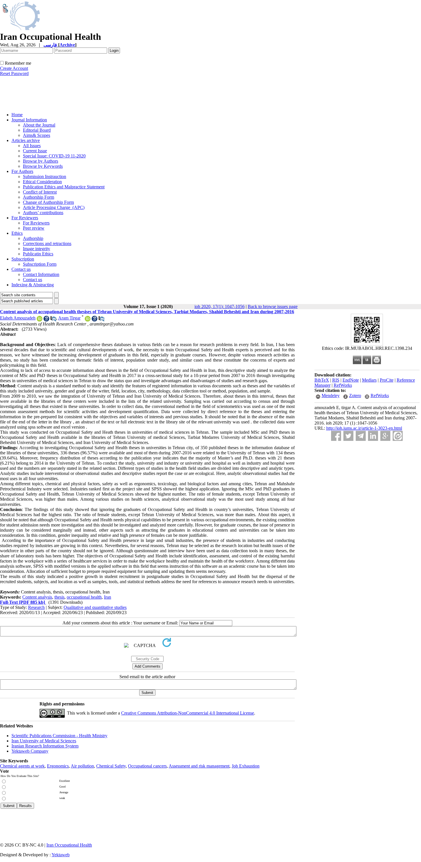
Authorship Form (38, 197)
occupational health (84, 597)
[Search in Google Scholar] (46, 319)
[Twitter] (348, 436)
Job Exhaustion (245, 766)
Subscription (22, 259)
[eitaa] (398, 436)
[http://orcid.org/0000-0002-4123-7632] (88, 319)
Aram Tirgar (69, 317)
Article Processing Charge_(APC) (53, 207)
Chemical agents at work (22, 766)
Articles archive (25, 140)
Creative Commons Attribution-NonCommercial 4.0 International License (187, 713)
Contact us (21, 269)
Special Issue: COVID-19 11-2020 (54, 155)
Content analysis (37, 597)
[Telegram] (361, 436)
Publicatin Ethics (38, 253)
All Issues (32, 145)
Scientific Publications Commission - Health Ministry (59, 735)
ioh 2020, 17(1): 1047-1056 (219, 306)
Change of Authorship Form (48, 202)
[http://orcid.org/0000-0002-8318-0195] (39, 319)
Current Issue (35, 150)
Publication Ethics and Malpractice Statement (64, 186)
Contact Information (41, 274)
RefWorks (343, 385)
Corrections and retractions (47, 243)
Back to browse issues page (273, 306)
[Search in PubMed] (53, 319)
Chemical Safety (111, 766)
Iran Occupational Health (69, 845)
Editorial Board (37, 130)
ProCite (387, 380)
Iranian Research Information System (44, 745)
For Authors (22, 171)
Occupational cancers (147, 766)
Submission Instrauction (44, 176)
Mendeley (331, 395)
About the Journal (39, 125)
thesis (59, 597)
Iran (107, 597)
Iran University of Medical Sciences (43, 740)
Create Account (14, 68)
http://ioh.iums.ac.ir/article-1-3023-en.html (364, 428)
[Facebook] (336, 436)
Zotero (355, 395)
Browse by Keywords (43, 166)
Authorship (33, 238)
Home (17, 114)
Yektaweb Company (29, 751)
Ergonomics (58, 766)
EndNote (351, 380)
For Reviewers (24, 217)
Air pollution (82, 766)
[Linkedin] (373, 436)
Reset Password (14, 73)
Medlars (369, 380)
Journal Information (29, 119)
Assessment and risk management (199, 766)
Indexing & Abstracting (32, 284)
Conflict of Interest (40, 192)
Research (36, 607)
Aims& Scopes (36, 135)
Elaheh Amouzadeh (18, 317)
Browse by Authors (40, 161)
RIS (335, 380)
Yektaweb (61, 854)
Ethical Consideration (42, 181)
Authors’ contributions (43, 212)
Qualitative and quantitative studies (95, 607)
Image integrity (36, 248)
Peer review (33, 228)
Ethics (17, 233)
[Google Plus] (385, 436)
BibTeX (321, 380)
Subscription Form (39, 264)
